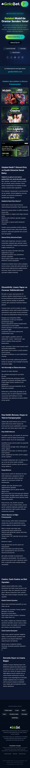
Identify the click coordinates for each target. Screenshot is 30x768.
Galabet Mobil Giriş (14, 37)
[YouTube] (15, 57)
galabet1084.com (15, 72)
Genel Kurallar (7, 753)
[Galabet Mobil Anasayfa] (11, 3)
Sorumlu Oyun (22, 753)
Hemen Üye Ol (15, 42)
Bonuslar (15, 753)
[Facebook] (11, 57)
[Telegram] (18, 57)
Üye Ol (24, 3)
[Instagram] (22, 57)
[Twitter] (7, 57)
